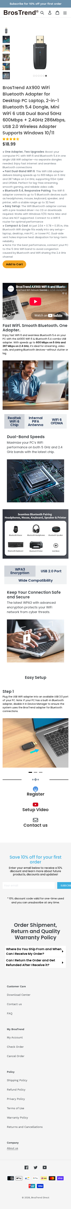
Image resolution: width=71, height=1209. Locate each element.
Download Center (19, 994)
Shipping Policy (17, 1080)
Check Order (15, 1046)
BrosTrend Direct (40, 1197)
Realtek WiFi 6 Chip (14, 421)
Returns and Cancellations (25, 1127)
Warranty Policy (17, 1117)
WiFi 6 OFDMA (57, 421)
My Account (15, 1037)
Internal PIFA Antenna (35, 421)
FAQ (9, 1013)
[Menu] (65, 12)
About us (12, 1148)
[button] (11, 139)
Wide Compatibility (35, 580)
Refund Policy (16, 1089)
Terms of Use (15, 1108)
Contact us (14, 1004)
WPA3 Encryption (20, 571)
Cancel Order (15, 1056)
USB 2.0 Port (51, 571)
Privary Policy (16, 1099)
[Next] (61, 729)
